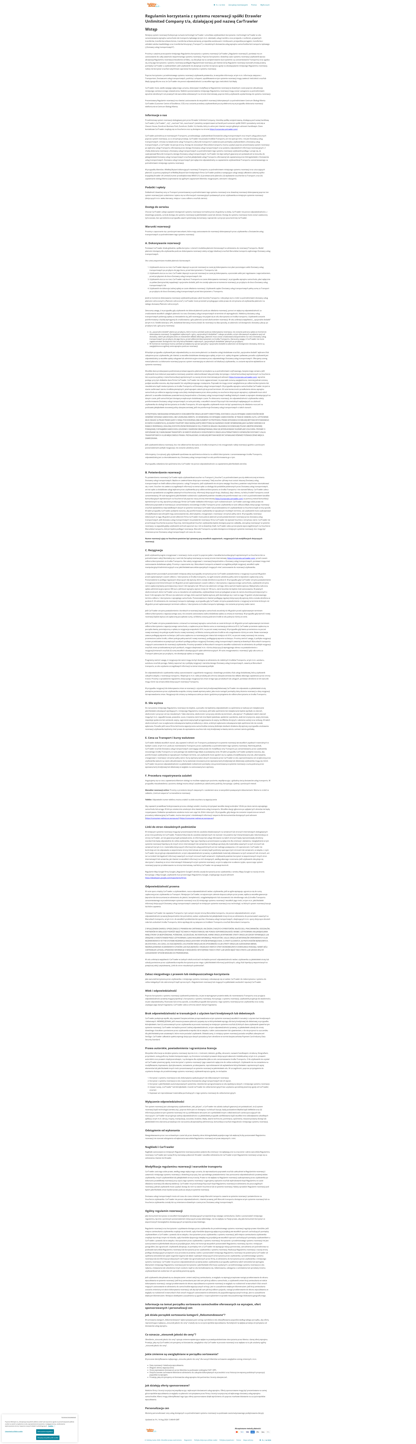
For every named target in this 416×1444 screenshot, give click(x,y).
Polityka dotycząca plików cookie (205, 1440)
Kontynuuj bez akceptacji (69, 1417)
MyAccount (265, 5)
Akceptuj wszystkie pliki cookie (47, 1438)
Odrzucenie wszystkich (45, 1432)
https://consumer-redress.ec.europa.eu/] (162, 818)
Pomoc (254, 5)
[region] (40, 1428)
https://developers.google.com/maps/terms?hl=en (165, 878)
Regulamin (188, 1440)
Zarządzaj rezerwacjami (238, 5)
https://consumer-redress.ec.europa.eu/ (196, 818)
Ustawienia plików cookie (14, 1431)
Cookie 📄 (51, 1426)
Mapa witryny (248, 1440)
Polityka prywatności (226, 1440)
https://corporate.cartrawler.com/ (224, 129)
